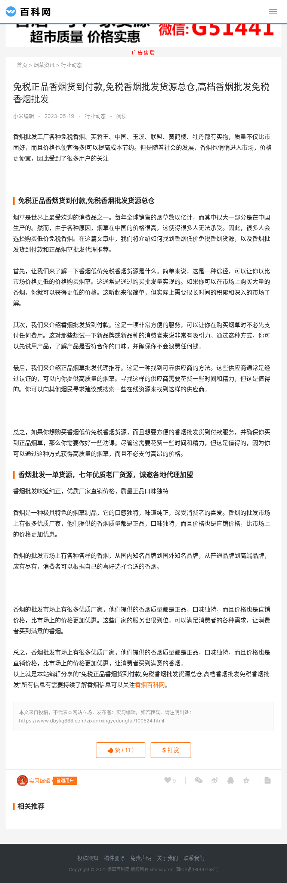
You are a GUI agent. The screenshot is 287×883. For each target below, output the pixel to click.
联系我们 (193, 858)
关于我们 (167, 858)
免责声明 (140, 858)
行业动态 (71, 65)
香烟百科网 (150, 684)
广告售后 (143, 52)
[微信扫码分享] (198, 780)
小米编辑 (23, 116)
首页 (22, 65)
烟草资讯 (44, 65)
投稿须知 (87, 858)
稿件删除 (114, 858)
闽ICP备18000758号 (197, 869)
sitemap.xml (162, 869)
